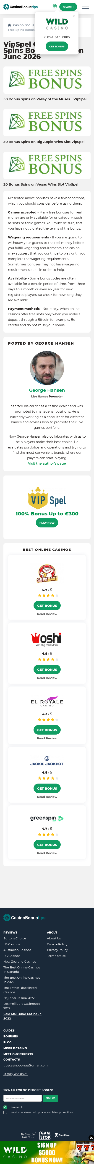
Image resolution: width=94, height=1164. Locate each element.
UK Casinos (11, 956)
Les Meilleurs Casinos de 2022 (21, 1006)
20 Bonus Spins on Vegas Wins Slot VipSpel (40, 184)
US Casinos (11, 944)
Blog (7, 1042)
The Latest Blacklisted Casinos (20, 990)
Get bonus (57, 46)
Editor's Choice (14, 938)
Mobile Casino (15, 1048)
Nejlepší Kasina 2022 (19, 998)
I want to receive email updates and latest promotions (41, 1112)
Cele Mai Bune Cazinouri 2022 (22, 1016)
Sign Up (50, 1098)
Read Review (47, 614)
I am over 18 (16, 1107)
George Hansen (47, 390)
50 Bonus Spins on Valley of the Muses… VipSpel (44, 99)
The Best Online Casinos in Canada (21, 970)
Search (68, 7)
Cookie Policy (57, 944)
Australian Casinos (17, 950)
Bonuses (10, 1036)
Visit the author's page (47, 463)
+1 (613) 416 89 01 (15, 1074)
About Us (54, 938)
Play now (47, 522)
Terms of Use (56, 956)
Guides (9, 1030)
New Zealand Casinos (19, 961)
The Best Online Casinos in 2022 (21, 980)
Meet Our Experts (18, 1054)
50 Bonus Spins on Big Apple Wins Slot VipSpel (43, 142)
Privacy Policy (57, 950)
